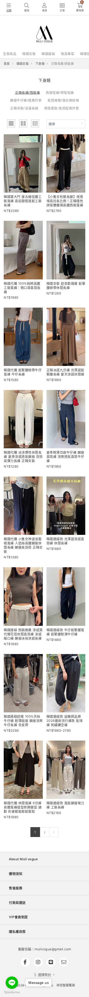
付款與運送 (17, 903)
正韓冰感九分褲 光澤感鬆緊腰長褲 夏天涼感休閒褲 (65, 372)
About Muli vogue (23, 859)
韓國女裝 (29, 54)
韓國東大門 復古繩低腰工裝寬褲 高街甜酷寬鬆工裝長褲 (23, 201)
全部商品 (9, 54)
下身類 (39, 64)
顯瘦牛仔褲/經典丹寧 (26, 100)
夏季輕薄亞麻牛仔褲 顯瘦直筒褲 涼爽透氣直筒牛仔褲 (65, 456)
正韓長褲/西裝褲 (27, 92)
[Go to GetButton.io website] (12, 992)
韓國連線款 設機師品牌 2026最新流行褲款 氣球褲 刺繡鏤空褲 (64, 720)
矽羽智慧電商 (66, 985)
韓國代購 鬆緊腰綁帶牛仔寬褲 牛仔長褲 (23, 372)
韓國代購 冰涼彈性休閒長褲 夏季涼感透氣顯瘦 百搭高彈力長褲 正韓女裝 (23, 456)
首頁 (7, 64)
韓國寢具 (48, 54)
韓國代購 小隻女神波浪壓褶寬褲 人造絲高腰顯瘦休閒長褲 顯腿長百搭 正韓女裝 (23, 545)
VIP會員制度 (18, 917)
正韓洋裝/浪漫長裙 (24, 108)
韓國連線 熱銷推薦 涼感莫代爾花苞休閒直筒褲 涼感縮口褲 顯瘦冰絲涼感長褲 (23, 634)
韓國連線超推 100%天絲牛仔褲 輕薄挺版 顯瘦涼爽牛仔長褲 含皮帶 (23, 720)
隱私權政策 (17, 931)
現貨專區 (67, 54)
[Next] (53, 832)
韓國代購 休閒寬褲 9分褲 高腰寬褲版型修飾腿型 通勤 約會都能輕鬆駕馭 (23, 807)
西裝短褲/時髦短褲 (60, 92)
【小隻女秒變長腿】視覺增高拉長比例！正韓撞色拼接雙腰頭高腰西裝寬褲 (64, 201)
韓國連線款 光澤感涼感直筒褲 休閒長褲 (65, 541)
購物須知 (15, 874)
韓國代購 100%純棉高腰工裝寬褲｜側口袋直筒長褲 (22, 287)
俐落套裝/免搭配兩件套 (61, 108)
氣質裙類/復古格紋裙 (63, 100)
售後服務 (15, 888)
